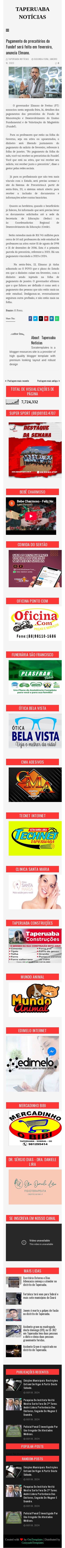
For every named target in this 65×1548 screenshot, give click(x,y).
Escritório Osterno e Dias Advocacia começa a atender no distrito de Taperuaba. (40, 1281)
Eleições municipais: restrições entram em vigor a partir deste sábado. (41, 1384)
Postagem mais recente (18, 381)
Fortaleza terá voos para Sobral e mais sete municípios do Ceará (40, 1296)
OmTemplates (35, 1539)
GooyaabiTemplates (33, 1542)
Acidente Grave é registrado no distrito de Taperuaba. (40, 1348)
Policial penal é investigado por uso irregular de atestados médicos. (41, 1430)
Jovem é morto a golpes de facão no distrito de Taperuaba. (40, 1312)
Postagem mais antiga (47, 381)
